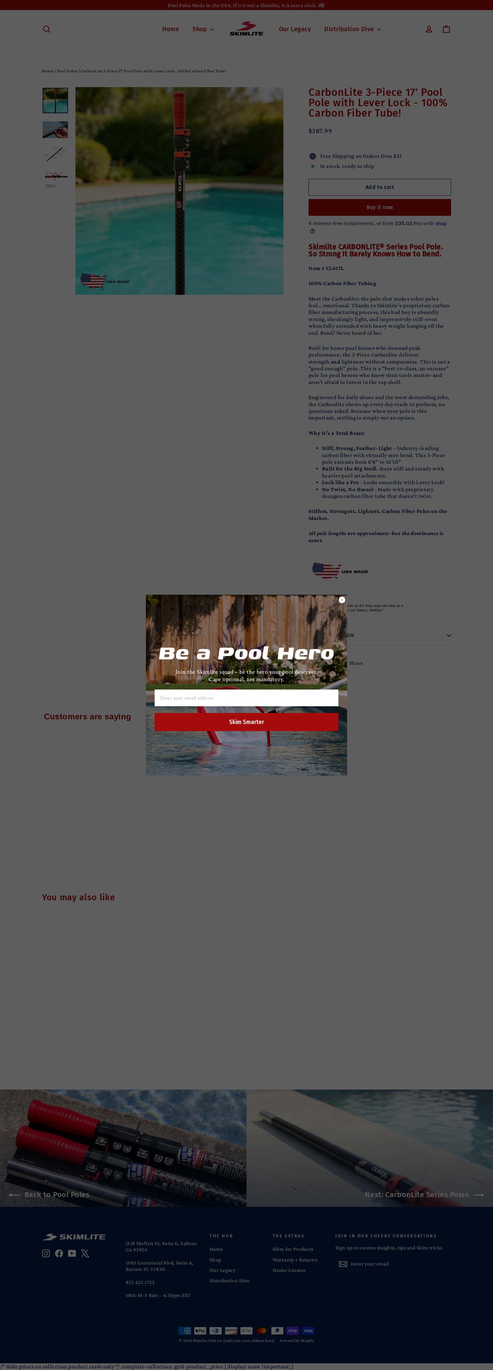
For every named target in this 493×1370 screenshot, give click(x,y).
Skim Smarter (246, 722)
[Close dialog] (341, 599)
